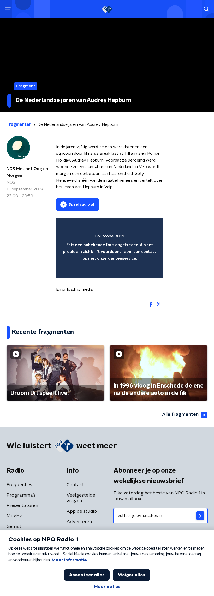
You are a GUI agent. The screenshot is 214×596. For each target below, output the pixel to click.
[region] (109, 248)
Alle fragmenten (180, 414)
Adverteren (79, 522)
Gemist (14, 526)
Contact (75, 484)
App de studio (82, 511)
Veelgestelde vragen (81, 498)
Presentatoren (22, 505)
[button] (8, 9)
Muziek (14, 516)
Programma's (21, 495)
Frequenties (19, 484)
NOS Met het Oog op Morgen (27, 172)
